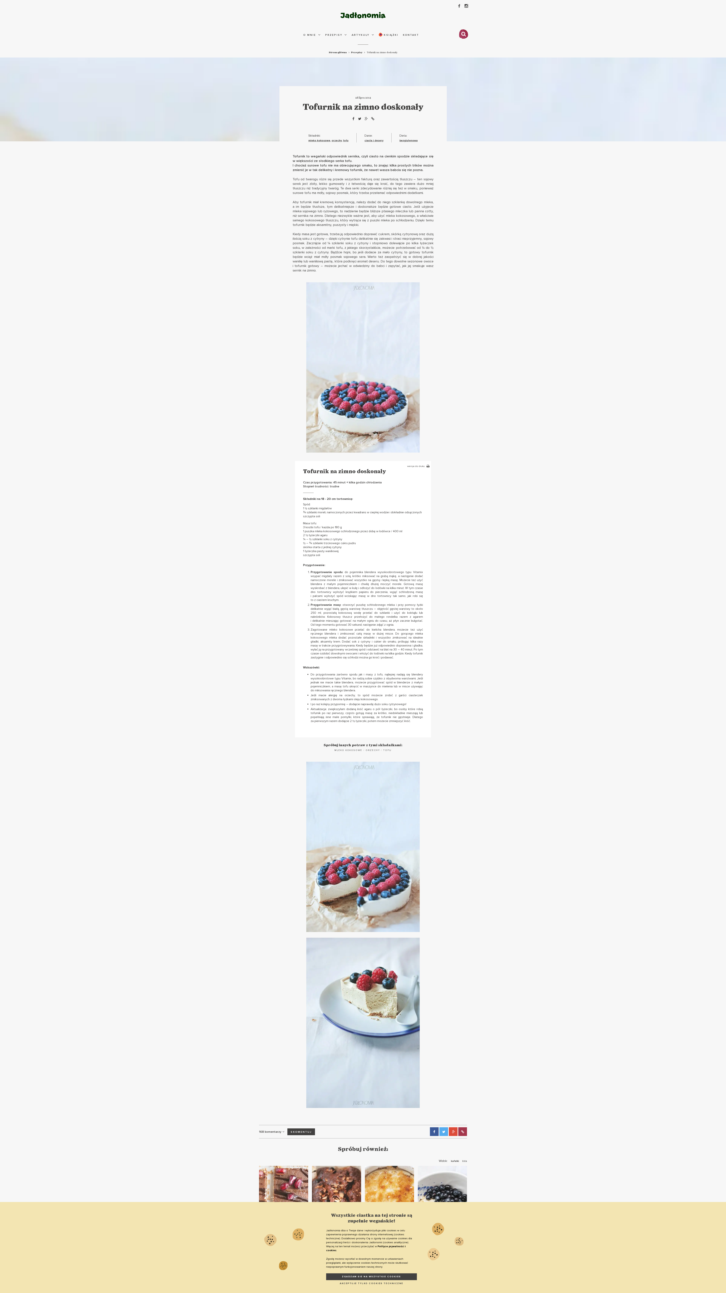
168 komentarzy (270, 1132)
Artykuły (361, 35)
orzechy (337, 140)
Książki (390, 35)
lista (464, 1161)
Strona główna (338, 52)
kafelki (455, 1161)
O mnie (309, 35)
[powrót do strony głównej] (363, 15)
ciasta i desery (374, 140)
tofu (345, 140)
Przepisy (333, 35)
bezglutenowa (408, 140)
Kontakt (411, 35)
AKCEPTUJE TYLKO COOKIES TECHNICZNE (371, 1283)
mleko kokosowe (319, 140)
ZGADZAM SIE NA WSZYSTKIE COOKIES (371, 1276)
